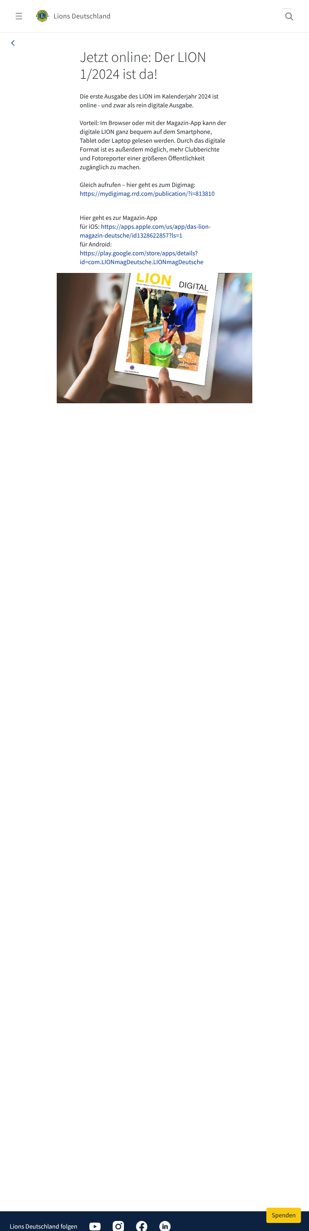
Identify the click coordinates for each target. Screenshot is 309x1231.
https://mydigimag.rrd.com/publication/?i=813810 (147, 194)
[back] (13, 43)
